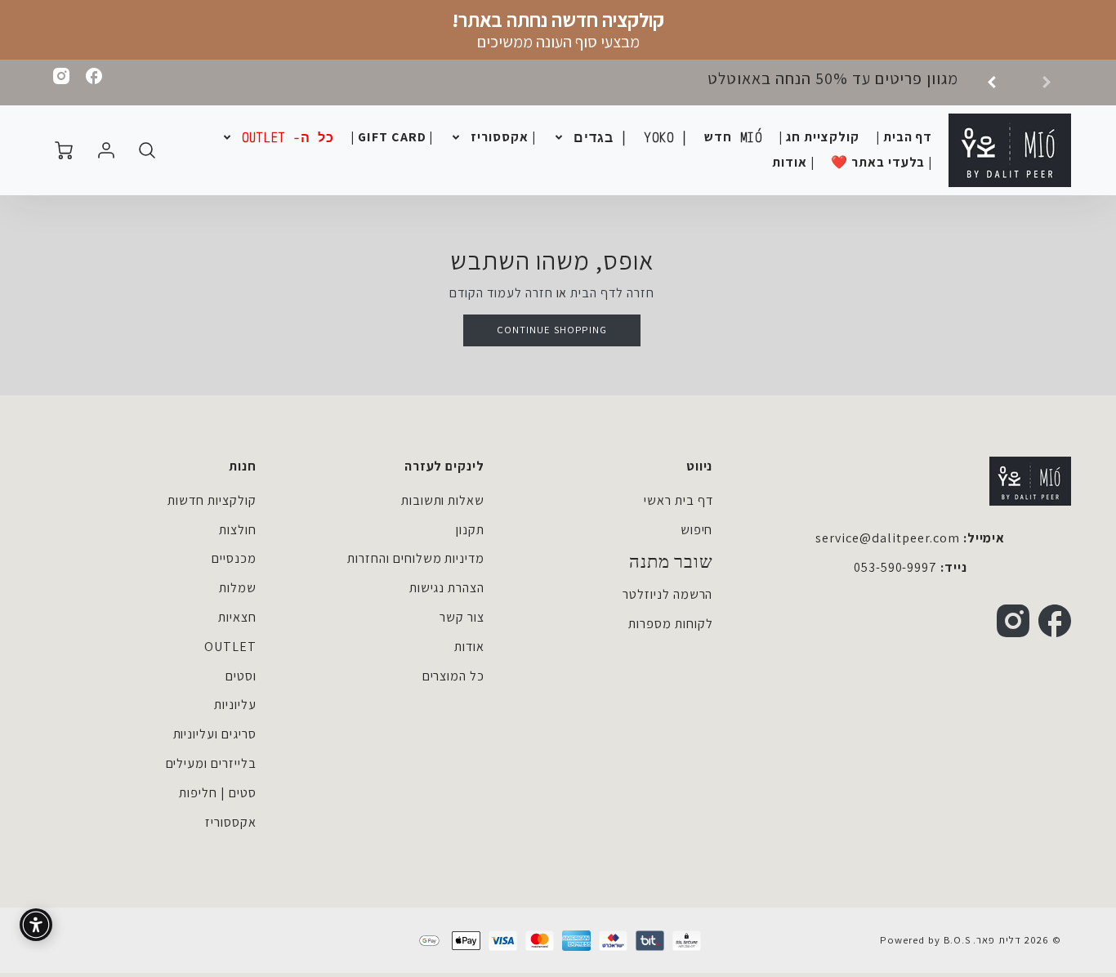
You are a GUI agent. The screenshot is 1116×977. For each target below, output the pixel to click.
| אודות (793, 162)
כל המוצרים (453, 676)
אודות (469, 646)
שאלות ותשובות (442, 500)
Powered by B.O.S (925, 940)
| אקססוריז (503, 137)
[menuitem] (904, 137)
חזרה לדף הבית (612, 292)
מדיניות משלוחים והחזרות (415, 558)
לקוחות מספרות (670, 623)
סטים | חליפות (217, 792)
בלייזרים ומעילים (211, 763)
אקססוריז (231, 822)
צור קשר (462, 617)
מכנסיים (234, 558)
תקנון (470, 529)
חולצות (238, 529)
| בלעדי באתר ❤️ (881, 162)
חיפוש (697, 529)
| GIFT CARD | (391, 137)
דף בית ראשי (678, 500)
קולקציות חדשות (211, 500)
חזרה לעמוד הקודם (500, 292)
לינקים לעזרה (444, 466)
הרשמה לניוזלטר (667, 594)
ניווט (699, 466)
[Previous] (997, 82)
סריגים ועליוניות (215, 734)
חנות (243, 466)
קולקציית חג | (819, 137)
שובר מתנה (671, 562)
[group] (866, 82)
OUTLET (230, 646)
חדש (733, 137)
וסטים (241, 676)
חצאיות (237, 617)
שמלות (238, 587)
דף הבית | (904, 137)
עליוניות (235, 704)
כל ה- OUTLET (288, 137)
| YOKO (667, 137)
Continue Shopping (552, 330)
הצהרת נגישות (447, 587)
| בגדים (601, 137)
